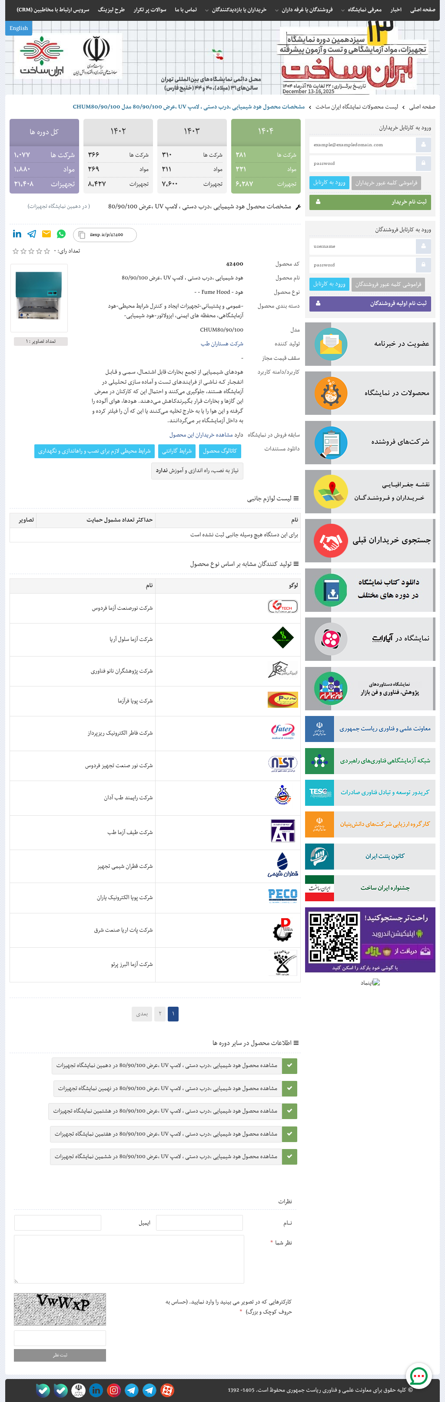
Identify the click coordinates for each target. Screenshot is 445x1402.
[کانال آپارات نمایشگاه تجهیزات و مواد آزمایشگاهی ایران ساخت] (370, 640)
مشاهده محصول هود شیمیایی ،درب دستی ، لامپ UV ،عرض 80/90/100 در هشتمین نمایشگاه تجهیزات (165, 1111)
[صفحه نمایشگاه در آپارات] (166, 1390)
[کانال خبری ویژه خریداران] (130, 1390)
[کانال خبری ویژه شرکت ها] (148, 1390)
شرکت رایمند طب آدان (128, 798)
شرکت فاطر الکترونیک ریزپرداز (120, 733)
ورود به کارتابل (329, 182)
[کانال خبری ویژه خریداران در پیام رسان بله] (59, 1390)
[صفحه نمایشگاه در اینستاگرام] (112, 1390)
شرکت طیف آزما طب (130, 832)
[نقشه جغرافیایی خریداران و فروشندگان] (370, 493)
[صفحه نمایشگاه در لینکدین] (94, 1390)
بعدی (142, 1014)
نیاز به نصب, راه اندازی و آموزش (197, 471)
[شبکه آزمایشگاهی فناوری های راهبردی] (370, 763)
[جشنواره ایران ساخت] (370, 890)
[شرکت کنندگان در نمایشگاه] (370, 444)
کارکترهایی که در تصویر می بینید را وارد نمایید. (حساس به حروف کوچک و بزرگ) (229, 1307)
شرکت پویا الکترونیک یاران (125, 898)
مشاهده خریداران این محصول (201, 435)
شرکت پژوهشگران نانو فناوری (122, 671)
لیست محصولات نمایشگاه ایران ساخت (356, 107)
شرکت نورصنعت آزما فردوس (122, 608)
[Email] (46, 236)
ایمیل (144, 1223)
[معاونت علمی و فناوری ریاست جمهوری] (77, 1390)
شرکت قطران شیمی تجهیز (125, 866)
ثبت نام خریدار (409, 202)
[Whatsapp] (61, 236)
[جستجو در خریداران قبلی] (370, 542)
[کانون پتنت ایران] (370, 858)
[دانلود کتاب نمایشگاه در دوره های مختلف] (370, 591)
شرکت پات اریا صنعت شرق (123, 930)
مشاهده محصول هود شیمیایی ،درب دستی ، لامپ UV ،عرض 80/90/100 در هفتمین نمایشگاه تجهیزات (166, 1134)
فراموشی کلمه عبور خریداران (386, 183)
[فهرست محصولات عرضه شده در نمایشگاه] (370, 394)
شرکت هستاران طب (222, 344)
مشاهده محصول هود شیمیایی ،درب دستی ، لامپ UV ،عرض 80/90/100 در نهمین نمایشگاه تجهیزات (167, 1088)
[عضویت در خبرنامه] (370, 345)
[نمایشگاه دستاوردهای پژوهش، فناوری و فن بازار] (370, 690)
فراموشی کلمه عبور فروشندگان (388, 284)
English (19, 28)
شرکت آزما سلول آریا (131, 639)
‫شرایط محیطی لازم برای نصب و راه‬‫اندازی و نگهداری (94, 451)
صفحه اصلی (422, 107)
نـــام (287, 1223)
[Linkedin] (17, 236)
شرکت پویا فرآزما (135, 701)
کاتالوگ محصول (220, 451)
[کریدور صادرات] (370, 794)
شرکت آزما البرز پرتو (132, 964)
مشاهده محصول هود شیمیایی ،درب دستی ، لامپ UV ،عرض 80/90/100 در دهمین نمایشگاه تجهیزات (166, 1065)
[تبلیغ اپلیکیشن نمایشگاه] (370, 941)
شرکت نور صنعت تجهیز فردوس (119, 766)
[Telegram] (31, 236)
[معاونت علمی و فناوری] (370, 730)
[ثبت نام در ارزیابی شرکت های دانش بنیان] (370, 826)
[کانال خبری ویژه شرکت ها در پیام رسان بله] (41, 1390)
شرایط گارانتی (177, 451)
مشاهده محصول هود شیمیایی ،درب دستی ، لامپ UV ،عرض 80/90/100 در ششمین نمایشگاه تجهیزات (166, 1157)
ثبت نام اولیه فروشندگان (398, 304)
